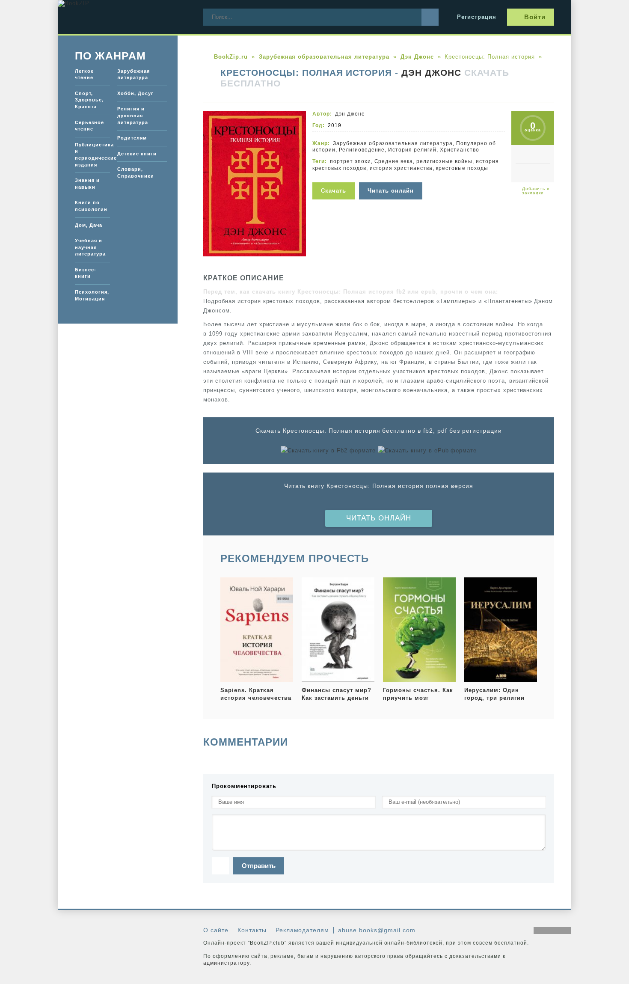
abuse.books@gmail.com (376, 930)
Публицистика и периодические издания (92, 154)
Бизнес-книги (85, 273)
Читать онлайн (378, 518)
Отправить (259, 865)
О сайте (215, 930)
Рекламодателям (302, 930)
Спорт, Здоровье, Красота (89, 100)
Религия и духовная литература (132, 115)
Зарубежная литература (133, 74)
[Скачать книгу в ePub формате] (427, 450)
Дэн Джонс (431, 73)
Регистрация (476, 17)
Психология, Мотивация (92, 295)
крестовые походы (462, 168)
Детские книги (137, 153)
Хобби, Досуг (135, 93)
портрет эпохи (350, 161)
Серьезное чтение (89, 126)
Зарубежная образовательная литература (393, 143)
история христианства (401, 168)
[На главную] (122, 17)
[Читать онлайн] (391, 177)
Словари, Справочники (135, 172)
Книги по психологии (91, 206)
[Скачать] (335, 177)
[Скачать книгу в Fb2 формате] (328, 450)
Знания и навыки (87, 184)
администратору (226, 963)
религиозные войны (444, 161)
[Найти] (430, 17)
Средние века (393, 161)
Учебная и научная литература (90, 247)
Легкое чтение (84, 74)
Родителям (132, 137)
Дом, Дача (88, 225)
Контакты (252, 930)
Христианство (459, 150)
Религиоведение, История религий (387, 150)
